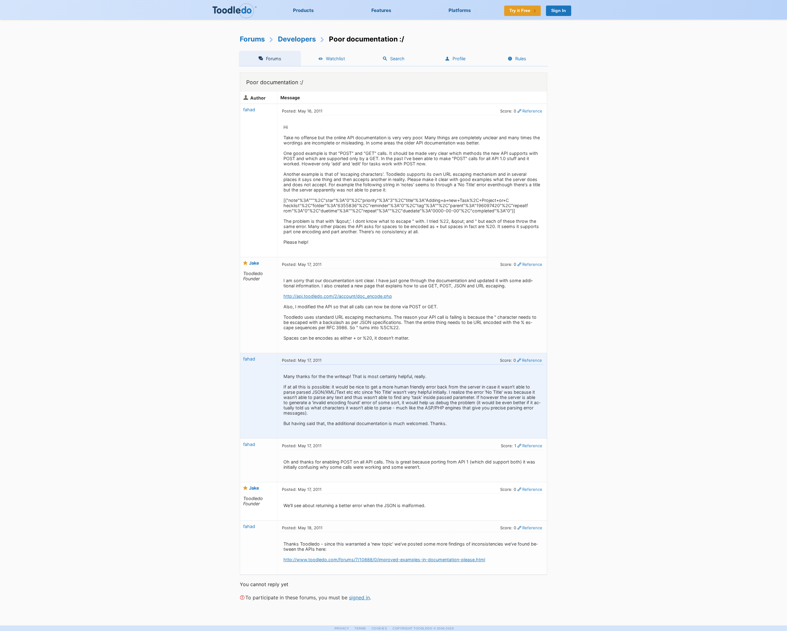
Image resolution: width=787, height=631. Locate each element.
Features (381, 10)
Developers (297, 39)
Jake (254, 263)
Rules (520, 58)
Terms (360, 628)
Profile (459, 58)
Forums (252, 39)
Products (303, 10)
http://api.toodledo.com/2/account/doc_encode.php (337, 296)
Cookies (379, 628)
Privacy (341, 628)
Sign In (558, 10)
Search (397, 58)
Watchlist (335, 58)
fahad (249, 109)
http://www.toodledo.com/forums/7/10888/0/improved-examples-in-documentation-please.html (384, 559)
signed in (359, 597)
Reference (532, 110)
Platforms (460, 10)
